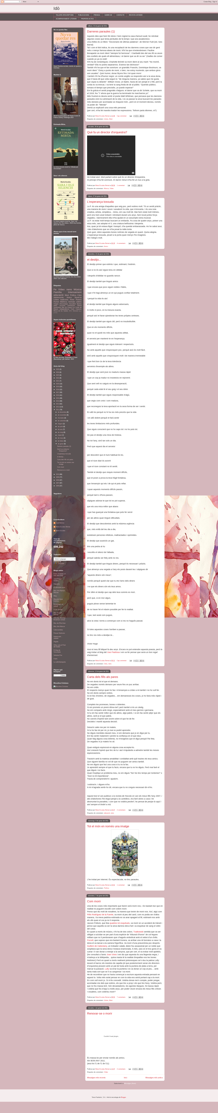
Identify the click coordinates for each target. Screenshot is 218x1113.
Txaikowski (138, 932)
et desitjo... (94, 259)
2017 (58, 392)
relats (55, 305)
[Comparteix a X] (139, 116)
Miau (55, 596)
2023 (58, 375)
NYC (70, 311)
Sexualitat (72, 304)
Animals (71, 302)
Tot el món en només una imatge (108, 826)
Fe (55, 289)
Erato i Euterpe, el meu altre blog (60, 574)
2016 (58, 395)
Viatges (56, 304)
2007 (58, 483)
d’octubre (61, 418)
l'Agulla (56, 641)
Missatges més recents (96, 1078)
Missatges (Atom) (130, 1083)
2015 (58, 398)
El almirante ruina (59, 587)
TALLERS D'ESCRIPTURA (65, 15)
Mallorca (63, 302)
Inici (125, 1078)
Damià (79, 305)
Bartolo (79, 304)
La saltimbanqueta (60, 662)
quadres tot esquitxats (120, 923)
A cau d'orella (58, 609)
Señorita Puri (58, 655)
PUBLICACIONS (83, 15)
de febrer (61, 441)
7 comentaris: (121, 997)
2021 (58, 381)
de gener (61, 444)
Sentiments (57, 307)
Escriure (62, 305)
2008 (58, 480)
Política (106, 888)
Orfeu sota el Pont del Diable (60, 646)
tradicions (64, 300)
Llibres (79, 302)
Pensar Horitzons (59, 633)
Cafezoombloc (58, 630)
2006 (58, 486)
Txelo (72, 309)
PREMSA (97, 15)
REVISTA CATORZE (136, 15)
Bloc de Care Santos (58, 613)
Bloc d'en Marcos (59, 626)
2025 (58, 369)
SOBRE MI (108, 15)
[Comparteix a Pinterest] (143, 116)
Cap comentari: (122, 116)
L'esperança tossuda (100, 201)
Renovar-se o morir (99, 1013)
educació (107, 813)
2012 (58, 407)
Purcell (90, 940)
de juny (60, 429)
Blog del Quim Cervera (58, 600)
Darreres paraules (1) (101, 31)
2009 (58, 477)
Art (66, 307)
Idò (56, 8)
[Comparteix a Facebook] (141, 116)
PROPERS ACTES (87, 19)
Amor (72, 300)
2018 (58, 389)
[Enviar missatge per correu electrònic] (130, 116)
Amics (106, 246)
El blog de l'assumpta (57, 651)
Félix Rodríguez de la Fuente (100, 914)
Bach (80, 311)
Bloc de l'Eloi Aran (60, 623)
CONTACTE (120, 15)
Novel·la (78, 297)
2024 (58, 372)
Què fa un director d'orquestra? (107, 132)
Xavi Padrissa (113, 652)
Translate (61, 563)
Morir (111, 119)
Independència (64, 309)
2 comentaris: (121, 810)
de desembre (62, 412)
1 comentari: (121, 185)
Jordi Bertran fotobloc (58, 580)
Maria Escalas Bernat (63, 527)
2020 (58, 384)
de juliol (60, 426)
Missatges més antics (154, 1078)
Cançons (79, 309)
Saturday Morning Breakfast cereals (59, 619)
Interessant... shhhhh (58, 637)
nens (109, 664)
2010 (58, 474)
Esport (70, 307)
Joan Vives (112, 954)
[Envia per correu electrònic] (134, 116)
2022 (58, 378)
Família (58, 292)
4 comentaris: (121, 243)
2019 (58, 386)
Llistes (106, 119)
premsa (55, 312)
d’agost (60, 424)
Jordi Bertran (60, 523)
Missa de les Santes (61, 311)
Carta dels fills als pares (102, 677)
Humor (56, 302)
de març (61, 438)
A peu (55, 659)
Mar (63, 307)
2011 (58, 409)
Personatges (64, 304)
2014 (58, 401)
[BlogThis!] (137, 116)
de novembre (62, 415)
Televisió (75, 311)
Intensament (75, 292)
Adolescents (59, 297)
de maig (60, 432)
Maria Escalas (60, 530)
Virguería (56, 584)
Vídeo (112, 188)
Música (106, 188)
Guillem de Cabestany (97, 946)
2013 (58, 404)
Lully (107, 969)
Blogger (123, 1097)
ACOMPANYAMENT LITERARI (66, 19)
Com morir (94, 901)
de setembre (62, 421)
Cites (105, 664)
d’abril (60, 435)
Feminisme (71, 305)
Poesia (79, 300)
